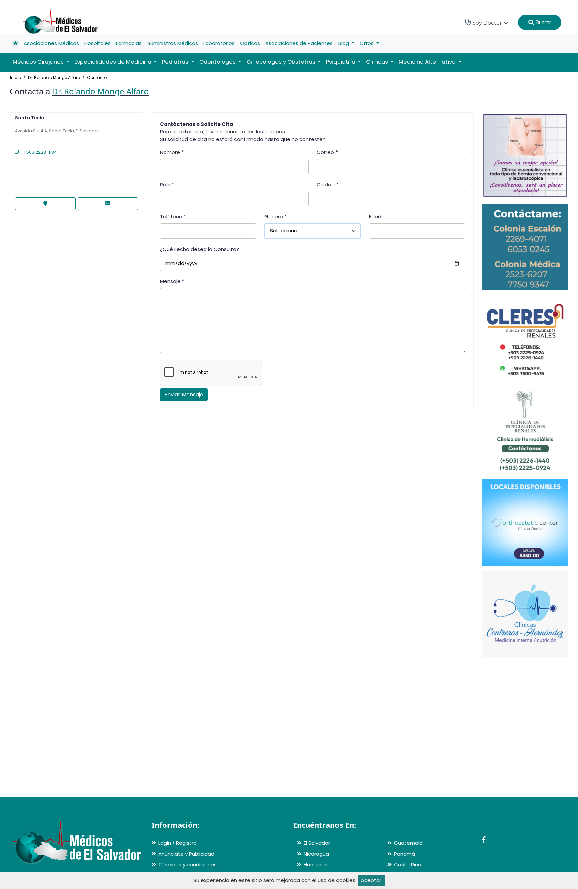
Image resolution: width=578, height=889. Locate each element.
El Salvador (317, 842)
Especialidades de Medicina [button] (113, 62)
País (167, 184)
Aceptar (371, 880)
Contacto (97, 77)
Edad (375, 216)
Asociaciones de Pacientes (299, 43)
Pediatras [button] (176, 62)
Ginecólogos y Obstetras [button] (282, 62)
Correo (327, 152)
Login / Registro (177, 842)
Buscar (542, 22)
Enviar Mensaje (183, 394)
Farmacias (129, 43)
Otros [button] (367, 43)
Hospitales (97, 43)
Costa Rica (407, 864)
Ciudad (328, 184)
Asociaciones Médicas (51, 43)
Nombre (172, 152)
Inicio (15, 77)
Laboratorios (219, 43)
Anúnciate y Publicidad (186, 853)
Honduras (315, 864)
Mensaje (172, 281)
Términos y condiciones (187, 864)
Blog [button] (344, 43)
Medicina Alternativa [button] (428, 62)
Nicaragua (316, 853)
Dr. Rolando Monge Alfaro (54, 77)
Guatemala (408, 842)
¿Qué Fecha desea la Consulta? (199, 249)
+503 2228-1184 (39, 152)
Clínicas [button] (377, 62)
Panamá (404, 853)
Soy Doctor (487, 23)
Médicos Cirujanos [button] (39, 62)
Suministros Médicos (172, 43)
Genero (275, 216)
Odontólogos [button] (218, 62)
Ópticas (250, 43)
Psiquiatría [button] (341, 62)
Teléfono (173, 216)
